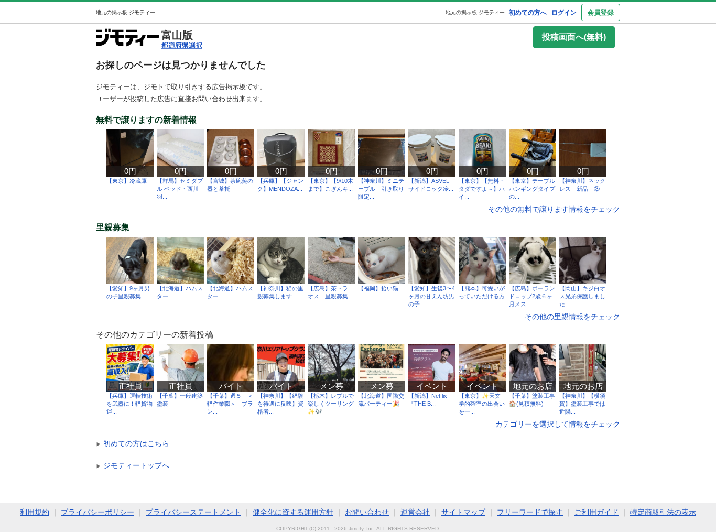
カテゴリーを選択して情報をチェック (557, 424)
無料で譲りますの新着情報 (146, 120)
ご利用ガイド (596, 512)
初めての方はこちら (132, 443)
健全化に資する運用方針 (293, 512)
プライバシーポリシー (97, 512)
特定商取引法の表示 (663, 512)
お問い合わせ (367, 512)
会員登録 (601, 12)
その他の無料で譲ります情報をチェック (554, 209)
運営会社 (415, 512)
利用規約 (34, 512)
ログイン (564, 12)
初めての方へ (528, 12)
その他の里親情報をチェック (572, 316)
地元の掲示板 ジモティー (475, 12)
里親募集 (112, 227)
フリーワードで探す (530, 512)
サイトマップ (463, 512)
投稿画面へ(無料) (574, 36)
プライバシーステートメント (193, 512)
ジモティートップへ (132, 465)
